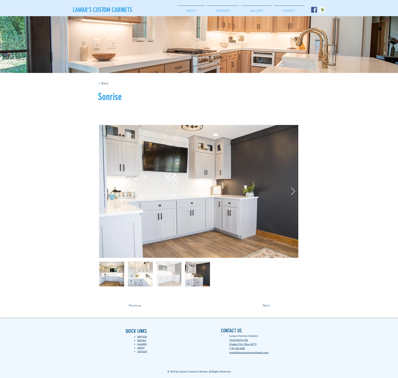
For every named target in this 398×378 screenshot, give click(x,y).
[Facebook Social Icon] (314, 10)
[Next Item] (293, 191)
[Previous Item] (104, 191)
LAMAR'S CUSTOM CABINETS (102, 10)
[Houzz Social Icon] (322, 10)
